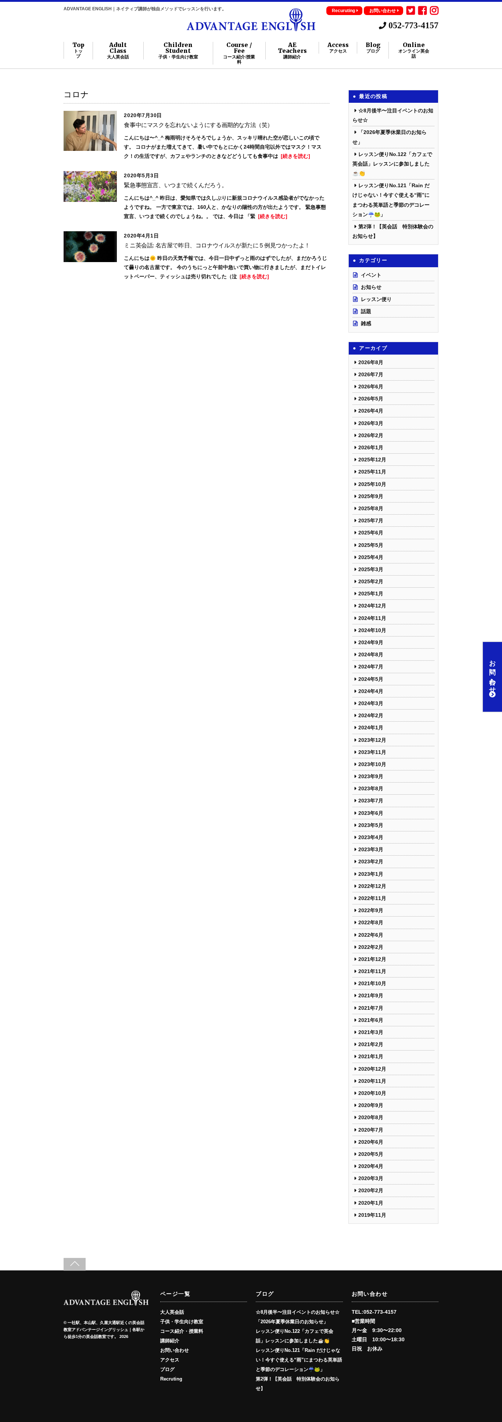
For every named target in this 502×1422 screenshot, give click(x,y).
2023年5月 (370, 825)
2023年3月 (370, 849)
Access (338, 48)
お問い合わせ (382, 10)
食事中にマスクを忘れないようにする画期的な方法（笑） (198, 125)
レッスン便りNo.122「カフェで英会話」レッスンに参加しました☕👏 (392, 163)
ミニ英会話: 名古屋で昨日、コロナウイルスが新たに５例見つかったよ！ (217, 245)
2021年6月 (370, 1020)
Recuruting (343, 10)
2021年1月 (370, 1056)
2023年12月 (372, 740)
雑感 (366, 323)
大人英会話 (172, 1312)
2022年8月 (370, 922)
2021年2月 (370, 1044)
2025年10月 (372, 484)
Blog (373, 48)
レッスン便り (376, 299)
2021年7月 (370, 1008)
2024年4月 (370, 691)
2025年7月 (370, 520)
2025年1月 (370, 593)
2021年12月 (372, 959)
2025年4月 (370, 557)
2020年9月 (370, 1105)
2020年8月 (370, 1117)
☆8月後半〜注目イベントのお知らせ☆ (298, 1312)
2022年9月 (370, 910)
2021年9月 (370, 995)
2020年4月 (370, 1166)
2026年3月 (370, 423)
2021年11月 (372, 971)
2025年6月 (370, 533)
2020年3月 (370, 1178)
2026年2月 (370, 435)
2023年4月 (370, 837)
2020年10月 (372, 1093)
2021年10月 (372, 983)
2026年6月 (370, 386)
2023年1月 (370, 874)
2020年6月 (370, 1142)
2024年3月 (370, 703)
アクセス (169, 1360)
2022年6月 (370, 935)
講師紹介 (169, 1340)
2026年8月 (370, 362)
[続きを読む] (295, 156)
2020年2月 (370, 1190)
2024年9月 (370, 642)
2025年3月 (370, 569)
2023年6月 (370, 813)
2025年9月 (370, 496)
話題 (366, 311)
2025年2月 (370, 581)
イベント (371, 275)
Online (413, 50)
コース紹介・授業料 (181, 1331)
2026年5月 (370, 399)
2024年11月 (372, 618)
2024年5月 (370, 679)
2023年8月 (370, 788)
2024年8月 (370, 654)
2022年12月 (372, 886)
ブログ (167, 1369)
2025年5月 (370, 545)
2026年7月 (370, 374)
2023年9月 (370, 776)
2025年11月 (372, 472)
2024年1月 (370, 727)
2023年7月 (370, 800)
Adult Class (118, 50)
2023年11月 (372, 752)
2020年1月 (370, 1203)
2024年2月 (370, 715)
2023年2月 (370, 861)
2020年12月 (372, 1069)
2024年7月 (370, 667)
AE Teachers (292, 50)
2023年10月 (372, 764)
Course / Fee (239, 53)
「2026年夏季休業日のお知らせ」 (292, 1321)
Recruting (171, 1379)
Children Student (178, 50)
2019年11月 (372, 1215)
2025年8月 (370, 508)
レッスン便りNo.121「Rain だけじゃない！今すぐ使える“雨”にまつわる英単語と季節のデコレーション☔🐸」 (299, 1360)
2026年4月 (370, 411)
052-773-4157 (412, 25)
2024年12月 (372, 606)
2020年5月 (370, 1154)
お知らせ (371, 287)
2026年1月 (370, 447)
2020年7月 (370, 1130)
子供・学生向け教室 (181, 1321)
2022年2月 (370, 947)
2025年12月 (372, 459)
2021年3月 (370, 1032)
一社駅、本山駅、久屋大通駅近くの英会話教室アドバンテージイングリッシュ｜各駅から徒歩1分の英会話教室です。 (104, 1329)
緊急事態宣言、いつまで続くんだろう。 (175, 185)
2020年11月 (372, 1081)
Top (78, 50)
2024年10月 (372, 630)
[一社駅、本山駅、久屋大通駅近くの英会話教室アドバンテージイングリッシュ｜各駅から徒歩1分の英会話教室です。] (251, 27)
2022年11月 (372, 898)
